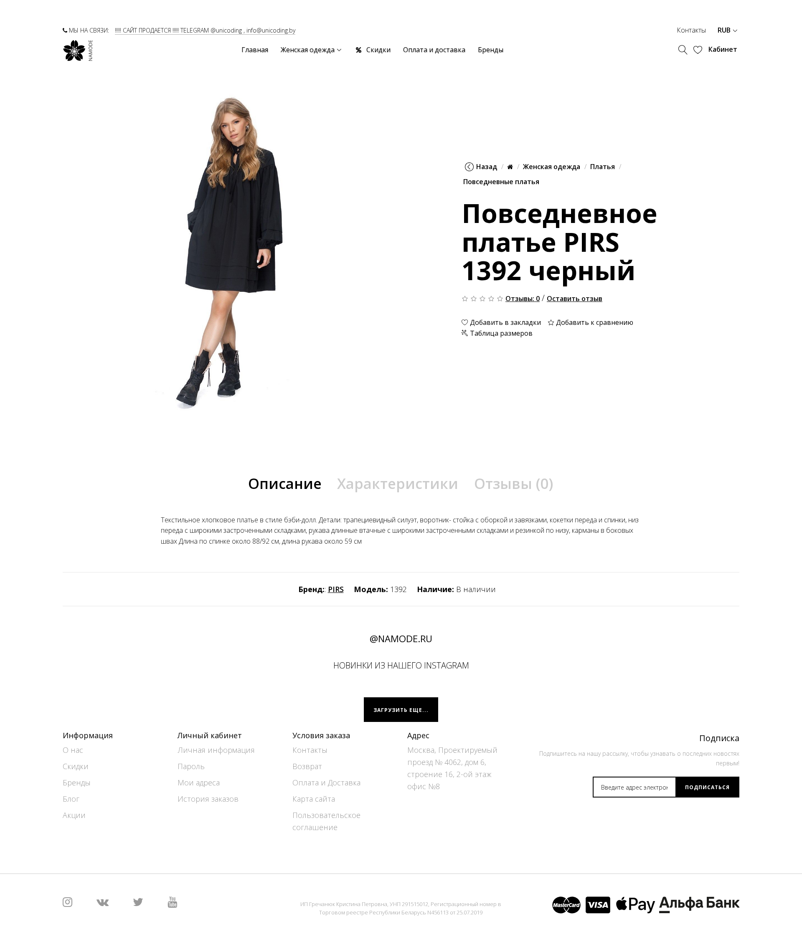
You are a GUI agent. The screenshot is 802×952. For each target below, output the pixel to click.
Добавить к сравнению (593, 322)
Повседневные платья (501, 181)
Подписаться (707, 787)
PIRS (336, 589)
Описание (285, 483)
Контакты (691, 30)
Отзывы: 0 (522, 298)
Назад (486, 166)
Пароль (191, 766)
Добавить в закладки (504, 322)
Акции (74, 815)
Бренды (77, 782)
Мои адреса (199, 782)
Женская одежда (551, 166)
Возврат (307, 766)
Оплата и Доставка (326, 782)
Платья (602, 166)
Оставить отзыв (574, 298)
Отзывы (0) (513, 483)
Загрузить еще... (401, 710)
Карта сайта (313, 799)
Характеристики (397, 483)
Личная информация (216, 750)
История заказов (208, 799)
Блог (71, 799)
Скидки (76, 766)
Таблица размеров (500, 333)
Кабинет (722, 49)
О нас (73, 750)
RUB (725, 30)
